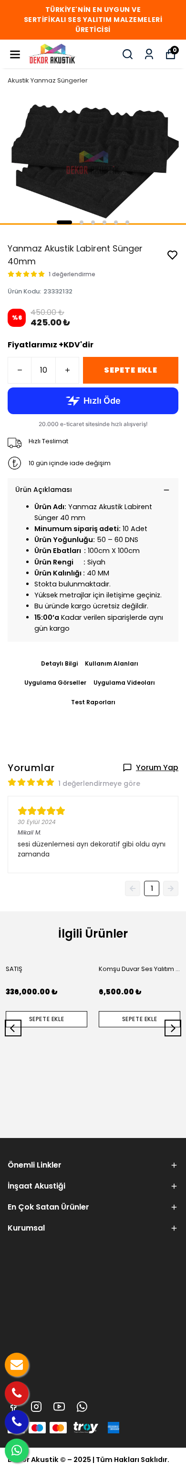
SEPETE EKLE (130, 370)
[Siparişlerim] (149, 54)
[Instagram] (36, 1406)
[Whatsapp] (82, 1406)
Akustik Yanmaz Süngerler (48, 80)
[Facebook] (13, 1406)
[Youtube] (59, 1406)
